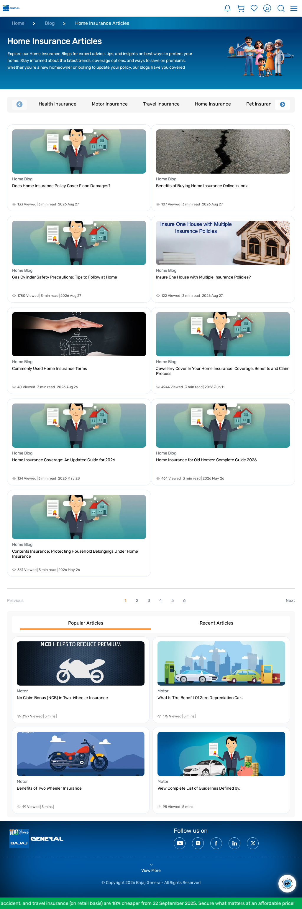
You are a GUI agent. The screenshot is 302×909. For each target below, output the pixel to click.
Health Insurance (57, 104)
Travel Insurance (161, 104)
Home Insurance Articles (102, 23)
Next (282, 105)
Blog (50, 23)
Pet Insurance (261, 104)
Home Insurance (213, 104)
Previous (19, 105)
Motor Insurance (110, 104)
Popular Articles (85, 623)
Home (18, 23)
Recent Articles (216, 623)
